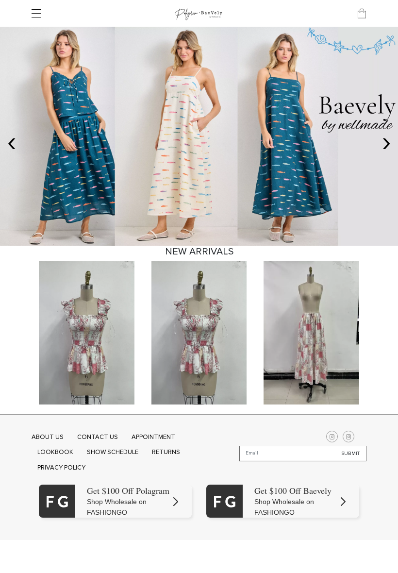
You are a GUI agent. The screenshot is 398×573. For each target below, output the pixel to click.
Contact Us (97, 437)
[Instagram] (332, 436)
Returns (166, 452)
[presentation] (11, 141)
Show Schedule (112, 452)
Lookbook (55, 452)
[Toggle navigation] (39, 13)
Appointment (153, 437)
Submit (351, 453)
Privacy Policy (61, 468)
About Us (48, 437)
